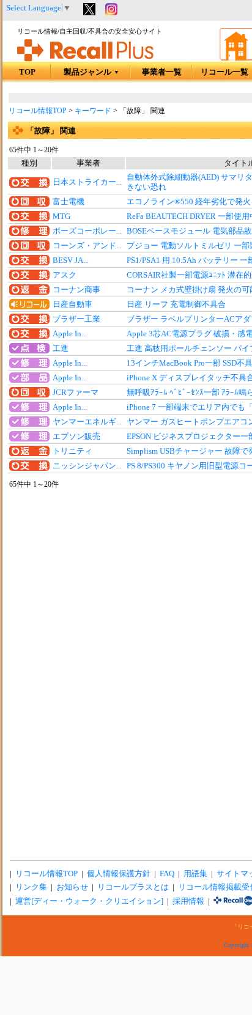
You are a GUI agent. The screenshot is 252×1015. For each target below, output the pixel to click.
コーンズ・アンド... (87, 246)
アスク (64, 275)
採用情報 (188, 901)
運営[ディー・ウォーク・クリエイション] (89, 901)
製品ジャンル (91, 72)
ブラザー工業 (76, 319)
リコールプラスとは (133, 887)
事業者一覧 (162, 72)
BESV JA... (71, 260)
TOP (27, 72)
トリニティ (72, 451)
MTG (61, 216)
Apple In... (70, 334)
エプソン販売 (76, 436)
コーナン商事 (76, 290)
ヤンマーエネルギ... (87, 422)
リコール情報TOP (38, 110)
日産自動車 (72, 304)
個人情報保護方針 (118, 873)
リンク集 (31, 887)
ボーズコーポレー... (87, 231)
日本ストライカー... (87, 182)
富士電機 (68, 201)
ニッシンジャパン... (87, 466)
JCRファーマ (75, 392)
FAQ (167, 873)
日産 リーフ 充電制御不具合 (176, 304)
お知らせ (72, 887)
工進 (61, 348)
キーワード (93, 110)
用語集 (195, 873)
